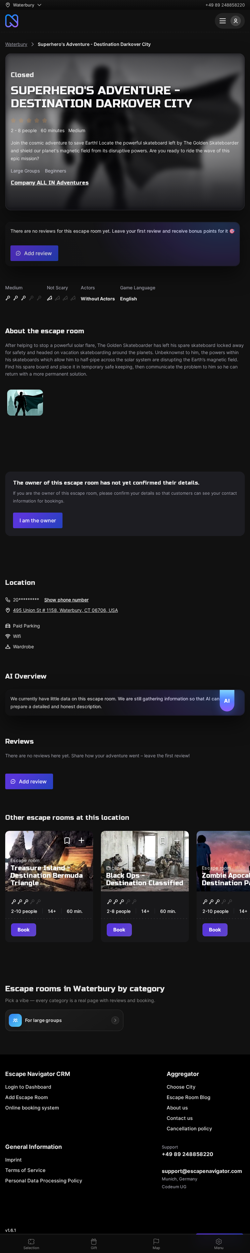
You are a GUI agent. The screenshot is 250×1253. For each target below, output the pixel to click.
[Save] (67, 840)
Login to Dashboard (28, 1087)
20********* (26, 599)
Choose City (181, 1087)
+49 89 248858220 (225, 4)
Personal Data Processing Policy (43, 1180)
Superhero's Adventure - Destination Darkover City (94, 44)
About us (177, 1108)
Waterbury (16, 44)
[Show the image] (25, 403)
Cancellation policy (189, 1128)
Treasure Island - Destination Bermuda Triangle (46, 875)
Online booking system (32, 1108)
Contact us (180, 1118)
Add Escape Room (26, 1097)
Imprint (13, 1160)
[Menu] (230, 21)
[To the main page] (11, 20)
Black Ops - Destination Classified (144, 879)
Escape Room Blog (188, 1097)
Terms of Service (25, 1170)
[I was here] (81, 840)
